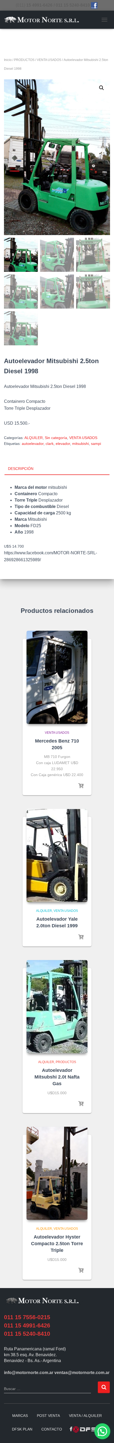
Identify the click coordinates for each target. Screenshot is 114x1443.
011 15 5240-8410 (27, 1333)
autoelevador (32, 443)
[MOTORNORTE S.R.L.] (44, 19)
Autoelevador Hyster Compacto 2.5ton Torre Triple (57, 1243)
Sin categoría (56, 438)
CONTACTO (51, 1429)
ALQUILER (33, 438)
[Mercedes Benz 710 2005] (57, 677)
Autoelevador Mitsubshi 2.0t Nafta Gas (57, 1077)
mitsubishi (80, 443)
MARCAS (20, 1415)
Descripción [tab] (20, 468)
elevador (63, 443)
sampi (96, 443)
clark (50, 443)
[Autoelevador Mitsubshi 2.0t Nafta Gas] (57, 1006)
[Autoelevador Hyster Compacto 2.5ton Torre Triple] (57, 1173)
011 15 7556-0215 (27, 1317)
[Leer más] (81, 786)
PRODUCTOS (24, 60)
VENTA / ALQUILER (85, 1415)
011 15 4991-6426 (27, 1325)
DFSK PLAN (22, 1429)
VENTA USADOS (49, 60)
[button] (101, 88)
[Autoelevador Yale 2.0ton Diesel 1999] (57, 855)
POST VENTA (48, 1415)
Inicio (8, 60)
